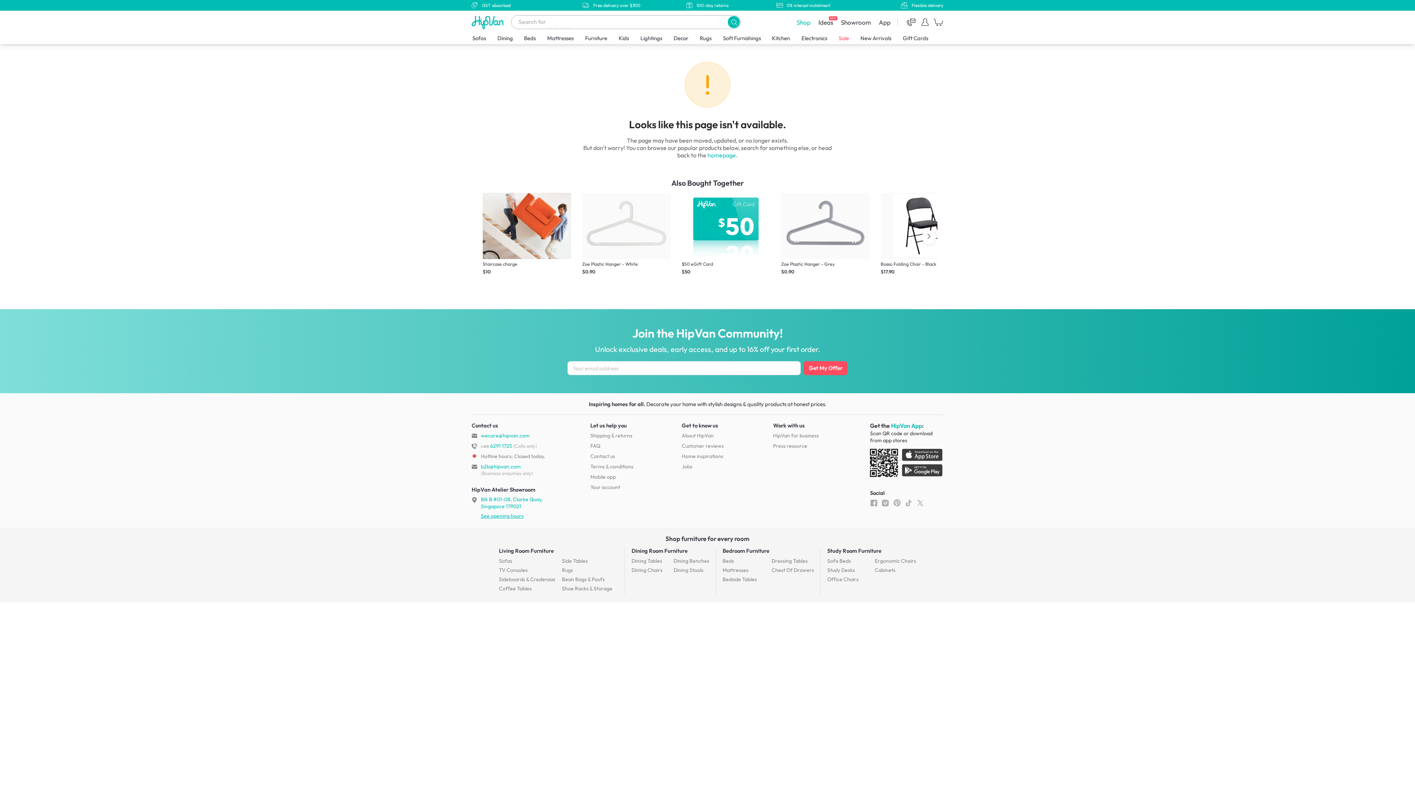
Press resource (790, 446)
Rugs (706, 38)
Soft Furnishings (742, 38)
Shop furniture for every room (707, 538)
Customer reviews (703, 446)
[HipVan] (488, 22)
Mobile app (603, 477)
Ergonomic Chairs (895, 561)
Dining (505, 38)
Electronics (814, 38)
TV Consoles (513, 570)
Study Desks (841, 570)
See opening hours (502, 516)
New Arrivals (875, 38)
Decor (681, 38)
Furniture (596, 38)
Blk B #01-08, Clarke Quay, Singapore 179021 (512, 502)
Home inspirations (702, 456)
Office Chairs (843, 579)
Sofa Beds (839, 561)
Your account (605, 487)
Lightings (651, 38)
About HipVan (698, 435)
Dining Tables (647, 561)
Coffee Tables (515, 588)
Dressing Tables (790, 561)
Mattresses (560, 38)
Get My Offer (825, 367)
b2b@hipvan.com (501, 466)
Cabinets (885, 570)
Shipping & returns (611, 435)
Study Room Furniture (854, 550)
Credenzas (527, 579)
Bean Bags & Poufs (583, 579)
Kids (624, 38)
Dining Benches (691, 561)
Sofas (479, 38)
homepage (722, 155)
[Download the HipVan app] (907, 464)
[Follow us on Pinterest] (897, 502)
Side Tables (575, 561)
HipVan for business (796, 435)
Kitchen (781, 38)
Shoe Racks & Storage (587, 588)
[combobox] (626, 22)
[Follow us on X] (920, 502)
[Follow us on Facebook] (874, 502)
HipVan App (906, 425)
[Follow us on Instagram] (885, 502)
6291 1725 (496, 446)
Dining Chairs (647, 570)
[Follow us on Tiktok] (908, 502)
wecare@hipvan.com (505, 435)
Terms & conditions (611, 466)
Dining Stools (688, 570)
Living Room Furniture (526, 550)
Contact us (602, 456)
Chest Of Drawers (793, 570)
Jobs (687, 466)
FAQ (595, 446)
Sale (844, 38)
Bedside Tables (740, 579)
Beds (530, 38)
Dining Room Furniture (660, 550)
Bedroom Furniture (746, 550)
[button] (734, 22)
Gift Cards (915, 38)
